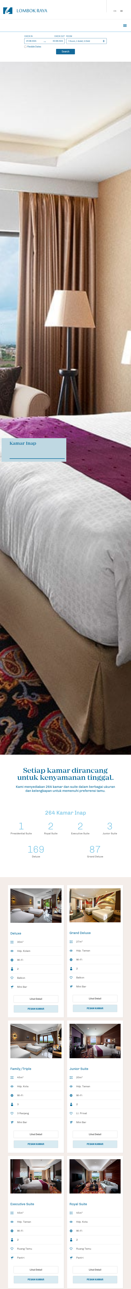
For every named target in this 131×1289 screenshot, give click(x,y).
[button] (125, 25)
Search (65, 51)
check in (28, 36)
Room (69, 36)
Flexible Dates (34, 46)
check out (59, 36)
